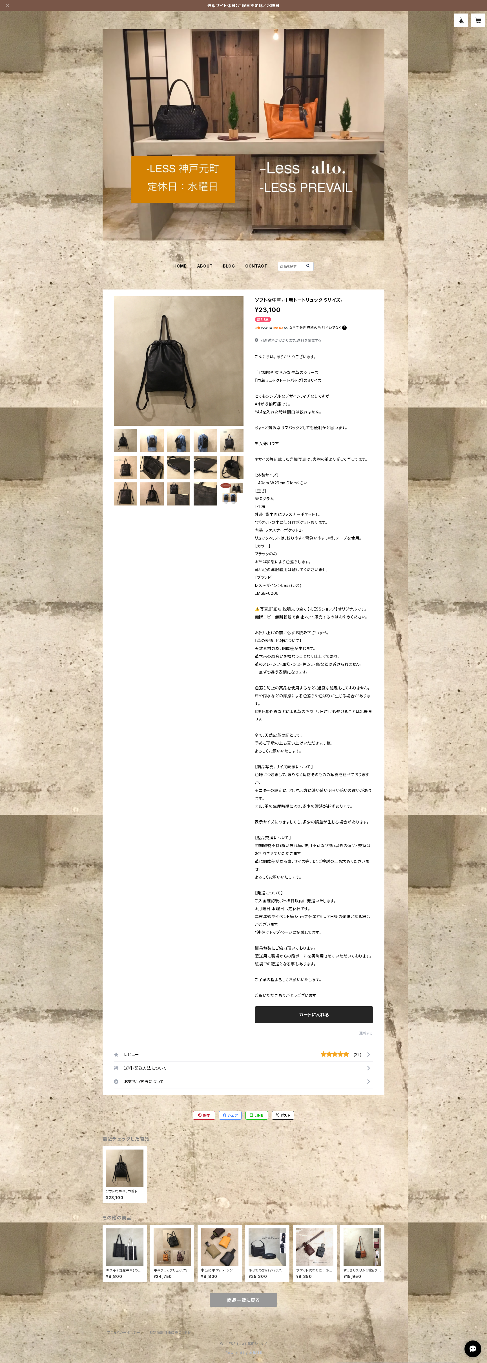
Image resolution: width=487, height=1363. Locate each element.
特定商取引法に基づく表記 (170, 1332)
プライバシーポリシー (123, 1332)
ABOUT (205, 266)
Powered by (237, 1353)
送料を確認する (309, 340)
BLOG (229, 266)
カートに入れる (314, 1014)
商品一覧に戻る (243, 1300)
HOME (180, 266)
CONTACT (256, 266)
